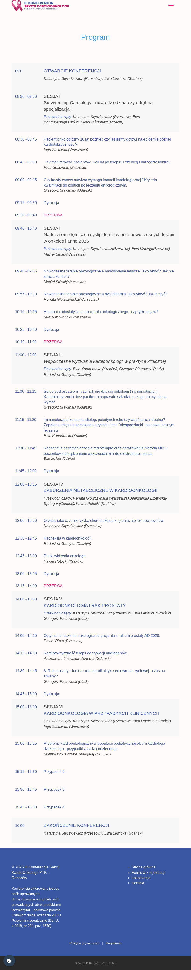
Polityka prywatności (84, 943)
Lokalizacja (141, 878)
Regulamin (114, 943)
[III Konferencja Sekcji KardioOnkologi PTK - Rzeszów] (40, 6)
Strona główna (144, 867)
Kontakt (138, 883)
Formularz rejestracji (148, 873)
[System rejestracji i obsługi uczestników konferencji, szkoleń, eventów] (95, 963)
